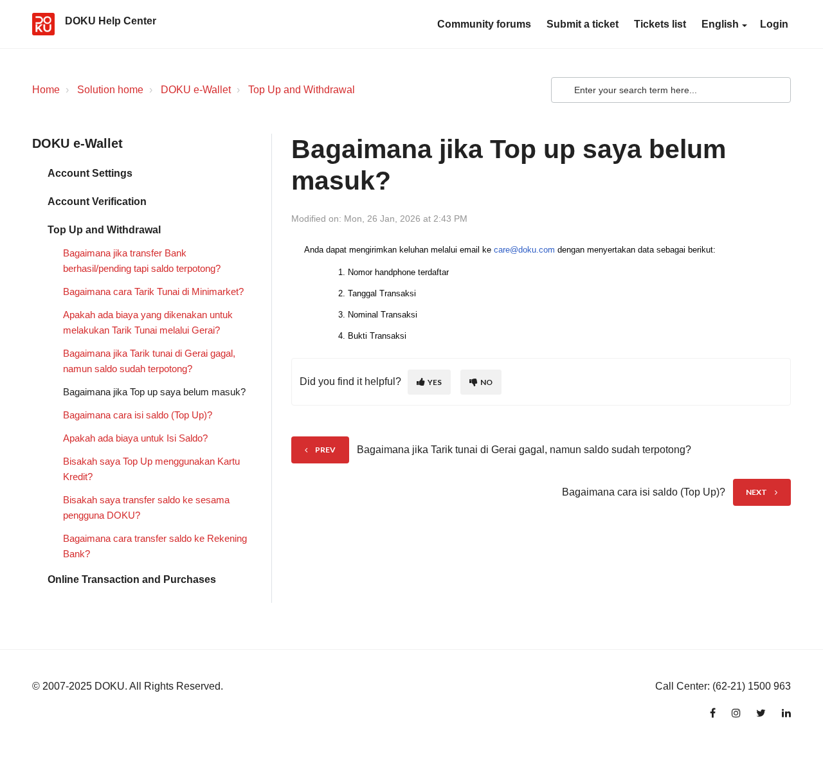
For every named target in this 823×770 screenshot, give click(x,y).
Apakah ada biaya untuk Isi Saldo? (135, 438)
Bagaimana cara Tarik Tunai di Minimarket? (153, 291)
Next (756, 492)
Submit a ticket (583, 24)
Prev (325, 449)
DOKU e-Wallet (196, 89)
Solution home (110, 89)
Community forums (484, 24)
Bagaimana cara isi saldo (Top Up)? (137, 414)
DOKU (110, 686)
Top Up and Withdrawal (301, 89)
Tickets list (660, 24)
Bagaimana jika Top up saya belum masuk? (154, 391)
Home (46, 89)
